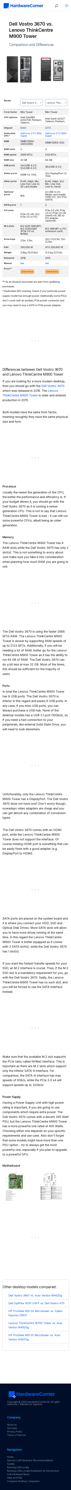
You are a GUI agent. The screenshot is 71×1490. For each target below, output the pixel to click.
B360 (23, 127)
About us (12, 1424)
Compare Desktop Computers (23, 1481)
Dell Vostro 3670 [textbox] (31, 102)
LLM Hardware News (18, 1474)
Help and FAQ (14, 1477)
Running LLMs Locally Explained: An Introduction (33, 1470)
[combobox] (31, 102)
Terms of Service (16, 1435)
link (22, 263)
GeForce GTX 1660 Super (31, 134)
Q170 (48, 127)
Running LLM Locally (18, 1467)
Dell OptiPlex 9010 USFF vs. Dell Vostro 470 (36, 1303)
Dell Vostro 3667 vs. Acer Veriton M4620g (35, 1295)
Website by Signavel (31, 1404)
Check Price (27, 271)
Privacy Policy (14, 1431)
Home (10, 1456)
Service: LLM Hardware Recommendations (30, 1460)
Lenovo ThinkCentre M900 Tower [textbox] (57, 102)
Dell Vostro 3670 (52, 386)
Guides (11, 1463)
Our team (12, 1428)
